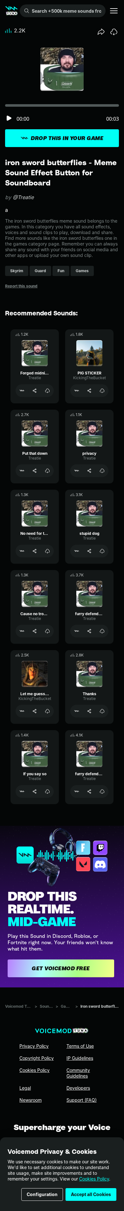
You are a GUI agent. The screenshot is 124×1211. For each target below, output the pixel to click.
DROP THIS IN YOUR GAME (67, 138)
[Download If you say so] (47, 791)
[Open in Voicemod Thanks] (76, 711)
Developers (78, 1088)
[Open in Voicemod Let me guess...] (22, 711)
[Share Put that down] (34, 470)
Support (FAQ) (81, 1100)
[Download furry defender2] (102, 631)
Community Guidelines (78, 1073)
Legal (25, 1088)
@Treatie (23, 197)
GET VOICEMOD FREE (61, 968)
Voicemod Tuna (18, 1006)
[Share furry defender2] (89, 631)
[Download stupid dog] (102, 551)
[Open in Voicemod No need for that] (22, 551)
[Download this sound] (114, 32)
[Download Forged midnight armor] (47, 390)
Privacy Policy (34, 1046)
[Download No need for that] (47, 551)
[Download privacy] (102, 470)
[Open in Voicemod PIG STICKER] (76, 390)
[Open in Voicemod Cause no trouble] (22, 631)
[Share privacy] (89, 470)
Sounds (46, 1006)
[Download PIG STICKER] (102, 390)
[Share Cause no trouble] (34, 631)
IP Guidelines (79, 1058)
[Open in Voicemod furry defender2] (76, 631)
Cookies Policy (94, 1178)
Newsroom (30, 1100)
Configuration (42, 1194)
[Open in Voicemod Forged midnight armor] (22, 390)
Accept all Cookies (91, 1194)
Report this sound (21, 286)
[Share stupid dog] (89, 551)
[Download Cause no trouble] (47, 631)
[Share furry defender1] (89, 791)
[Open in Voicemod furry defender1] (76, 791)
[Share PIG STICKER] (89, 390)
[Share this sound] (101, 32)
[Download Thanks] (102, 711)
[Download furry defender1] (102, 791)
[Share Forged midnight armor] (34, 390)
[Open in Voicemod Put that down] (22, 470)
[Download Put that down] (47, 470)
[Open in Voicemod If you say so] (22, 791)
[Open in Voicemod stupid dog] (76, 551)
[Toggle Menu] (114, 11)
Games (67, 1006)
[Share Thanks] (89, 711)
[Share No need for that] (34, 551)
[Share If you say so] (34, 791)
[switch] (9, 118)
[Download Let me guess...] (47, 711)
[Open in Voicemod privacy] (76, 470)
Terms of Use (80, 1046)
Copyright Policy (36, 1058)
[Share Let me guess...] (34, 711)
